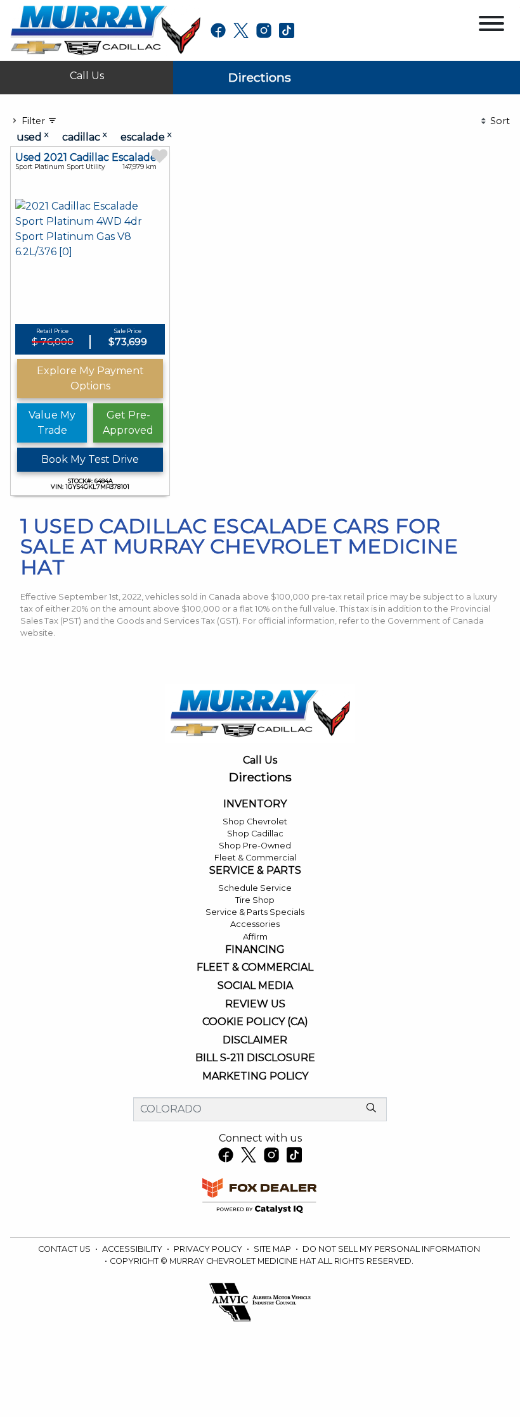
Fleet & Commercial (255, 857)
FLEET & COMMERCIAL (255, 967)
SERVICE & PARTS (255, 870)
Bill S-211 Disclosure (255, 1058)
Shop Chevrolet (255, 821)
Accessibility (133, 1249)
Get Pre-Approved (128, 422)
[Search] (371, 1108)
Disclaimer (255, 1040)
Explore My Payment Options (90, 378)
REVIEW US (255, 1004)
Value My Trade (52, 422)
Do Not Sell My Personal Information (391, 1249)
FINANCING (255, 949)
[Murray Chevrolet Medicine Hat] (105, 29)
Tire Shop (255, 900)
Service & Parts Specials (254, 912)
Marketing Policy (255, 1076)
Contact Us (65, 1249)
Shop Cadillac (255, 833)
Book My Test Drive (90, 459)
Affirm (255, 937)
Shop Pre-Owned (255, 845)
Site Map (273, 1249)
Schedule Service (255, 888)
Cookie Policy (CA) (255, 1022)
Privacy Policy (209, 1249)
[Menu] (491, 25)
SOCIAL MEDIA (255, 986)
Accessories (255, 924)
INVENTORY (255, 804)
